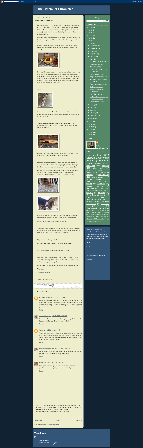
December (94, 46)
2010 (91, 129)
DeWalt (44, 74)
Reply (41, 310)
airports (102, 195)
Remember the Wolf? (97, 64)
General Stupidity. (94, 170)
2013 (91, 121)
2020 (91, 27)
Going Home (91, 195)
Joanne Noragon (45, 316)
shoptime (89, 199)
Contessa (42, 363)
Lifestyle (90, 157)
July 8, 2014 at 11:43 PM (51, 330)
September (94, 54)
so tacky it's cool (92, 201)
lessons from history (95, 197)
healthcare (101, 199)
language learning (94, 186)
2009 (91, 132)
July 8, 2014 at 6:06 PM (58, 297)
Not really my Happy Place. (99, 61)
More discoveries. (96, 94)
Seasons (89, 179)
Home (58, 420)
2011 (90, 127)
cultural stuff (97, 168)
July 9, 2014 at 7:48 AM (55, 363)
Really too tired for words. (98, 84)
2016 (91, 38)
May (92, 107)
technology (90, 166)
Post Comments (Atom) (51, 425)
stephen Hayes (44, 297)
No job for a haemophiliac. (98, 77)
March (92, 113)
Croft (41, 330)
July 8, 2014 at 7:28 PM (59, 316)
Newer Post (38, 420)
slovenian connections (95, 188)
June (92, 105)
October (93, 51)
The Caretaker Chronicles (55, 9)
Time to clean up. (95, 67)
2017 (91, 35)
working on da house (74, 287)
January (93, 118)
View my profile (44, 440)
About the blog (103, 175)
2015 (91, 41)
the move (101, 193)
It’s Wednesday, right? (97, 74)
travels (105, 160)
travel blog (59, 442)
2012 (91, 124)
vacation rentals (46, 444)
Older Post (78, 420)
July (91, 59)
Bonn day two (101, 216)
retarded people (98, 163)
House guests (92, 172)
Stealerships (90, 219)
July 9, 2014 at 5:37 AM (62, 348)
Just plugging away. (96, 87)
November (94, 48)
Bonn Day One (100, 218)
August (92, 56)
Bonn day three (95, 221)
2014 (91, 43)
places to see (92, 190)
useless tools (100, 206)
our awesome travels (46, 348)
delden (94, 212)
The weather (62, 287)
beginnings (98, 214)
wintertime (101, 184)
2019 (91, 30)
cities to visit (90, 208)
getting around (98, 177)
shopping (105, 166)
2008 (91, 135)
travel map (52, 442)
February (93, 115)
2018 (91, 33)
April (92, 110)
